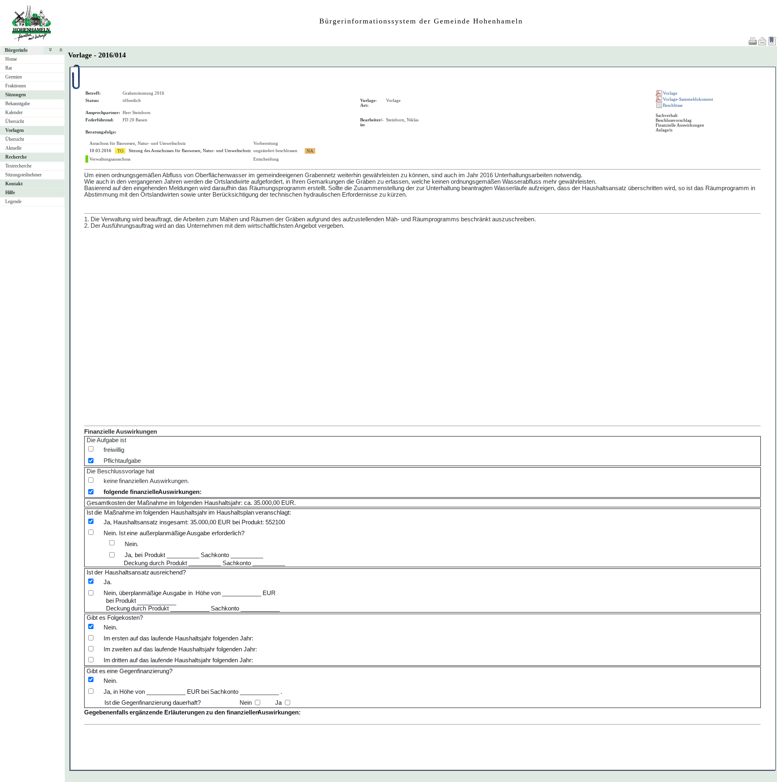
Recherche (16, 157)
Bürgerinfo (16, 50)
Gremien (13, 77)
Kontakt (14, 183)
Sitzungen (15, 94)
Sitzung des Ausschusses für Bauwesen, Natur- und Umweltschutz (190, 150)
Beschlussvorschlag (674, 120)
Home (11, 59)
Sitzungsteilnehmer (23, 175)
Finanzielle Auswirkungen (680, 125)
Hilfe (10, 192)
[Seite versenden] (762, 41)
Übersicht (14, 121)
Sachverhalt (666, 115)
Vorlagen (14, 130)
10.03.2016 (100, 150)
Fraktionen (15, 86)
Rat (8, 68)
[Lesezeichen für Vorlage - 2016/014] (772, 41)
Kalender (14, 112)
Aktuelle (13, 148)
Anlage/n (664, 129)
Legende (13, 201)
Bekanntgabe (17, 103)
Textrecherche (18, 166)
